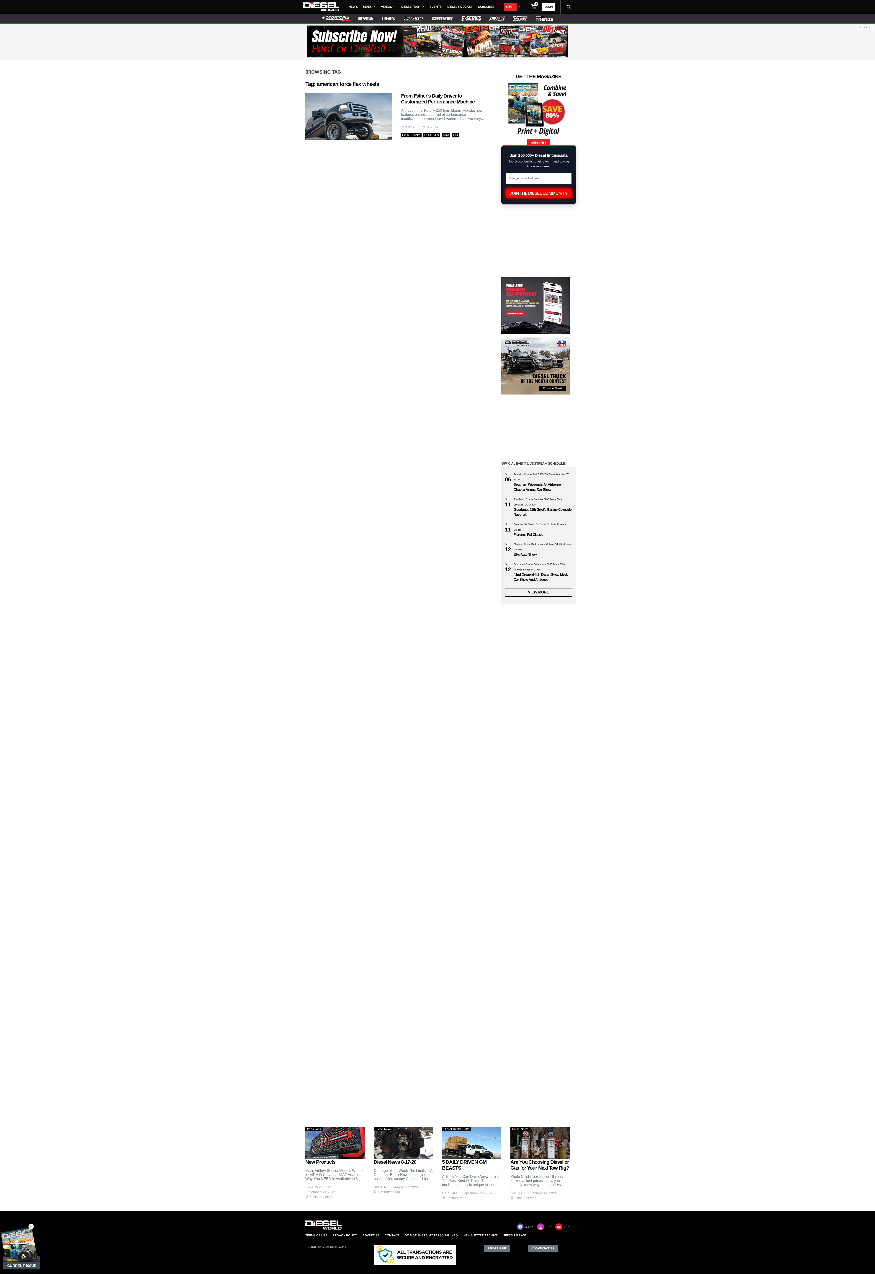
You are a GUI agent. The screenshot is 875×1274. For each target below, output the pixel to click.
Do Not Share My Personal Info (431, 1235)
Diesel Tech (411, 6)
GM (455, 135)
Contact (392, 1235)
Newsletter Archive (480, 1235)
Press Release (515, 1235)
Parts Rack (314, 1129)
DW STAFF (381, 1187)
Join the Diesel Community (539, 193)
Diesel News (383, 1129)
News (353, 6)
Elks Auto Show (525, 554)
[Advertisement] (535, 1071)
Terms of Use (316, 1235)
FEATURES (431, 135)
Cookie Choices (543, 1248)
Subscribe (486, 6)
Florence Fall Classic (528, 534)
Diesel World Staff (318, 1187)
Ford (446, 135)
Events (436, 6)
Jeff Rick (407, 127)
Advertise (371, 1235)
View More (538, 592)
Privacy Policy (345, 1235)
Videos (386, 6)
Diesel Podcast (460, 6)
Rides (367, 6)
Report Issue (497, 1248)
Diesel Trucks (411, 135)
